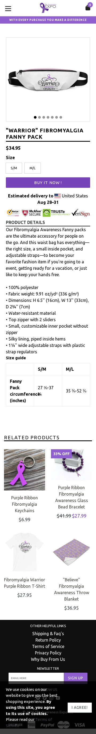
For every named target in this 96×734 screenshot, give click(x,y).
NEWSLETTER (48, 668)
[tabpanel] (48, 81)
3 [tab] (43, 117)
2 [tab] (39, 117)
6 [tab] (56, 117)
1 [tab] (35, 117)
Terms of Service (48, 646)
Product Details (25, 222)
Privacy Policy (48, 652)
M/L (32, 168)
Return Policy (48, 640)
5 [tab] (52, 117)
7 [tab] (60, 117)
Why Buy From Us (48, 659)
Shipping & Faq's (48, 633)
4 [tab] (48, 117)
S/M (14, 168)
